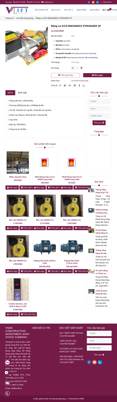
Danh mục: (55, 81)
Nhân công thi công (17, 177)
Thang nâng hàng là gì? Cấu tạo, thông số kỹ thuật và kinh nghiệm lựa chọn (102, 191)
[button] (107, 2)
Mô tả (10, 93)
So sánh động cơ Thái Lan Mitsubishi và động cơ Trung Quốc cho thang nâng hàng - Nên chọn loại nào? (102, 272)
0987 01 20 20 (34, 2)
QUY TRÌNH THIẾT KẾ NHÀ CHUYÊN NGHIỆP (71, 334)
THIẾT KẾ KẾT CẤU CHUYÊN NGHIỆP (68, 342)
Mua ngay (98, 75)
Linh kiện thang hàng (24, 18)
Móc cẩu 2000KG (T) (72, 220)
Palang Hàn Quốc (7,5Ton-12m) (71, 262)
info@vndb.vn (48, 2)
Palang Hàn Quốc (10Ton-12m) (45, 262)
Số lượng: (55, 68)
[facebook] (90, 2)
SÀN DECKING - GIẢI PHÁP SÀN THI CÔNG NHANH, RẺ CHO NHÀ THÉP (72, 359)
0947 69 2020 (21, 2)
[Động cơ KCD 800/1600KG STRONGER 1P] (17, 10)
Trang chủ (9, 18)
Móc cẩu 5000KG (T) (17, 220)
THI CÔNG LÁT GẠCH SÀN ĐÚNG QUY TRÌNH (71, 350)
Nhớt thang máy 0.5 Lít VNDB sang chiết (72, 178)
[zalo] (98, 2)
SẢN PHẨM (81, 10)
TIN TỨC (68, 10)
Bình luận (22, 93)
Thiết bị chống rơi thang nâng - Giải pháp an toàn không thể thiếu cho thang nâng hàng (102, 211)
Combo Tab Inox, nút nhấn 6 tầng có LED (18, 305)
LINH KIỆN (94, 10)
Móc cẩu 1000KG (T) (17, 261)
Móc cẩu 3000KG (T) (44, 220)
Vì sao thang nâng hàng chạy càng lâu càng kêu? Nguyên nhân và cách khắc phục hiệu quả (103, 232)
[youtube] (94, 2)
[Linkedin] (70, 85)
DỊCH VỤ (55, 10)
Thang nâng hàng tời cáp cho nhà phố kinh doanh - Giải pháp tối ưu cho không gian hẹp (102, 252)
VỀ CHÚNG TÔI (41, 10)
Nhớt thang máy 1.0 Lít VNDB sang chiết (45, 178)
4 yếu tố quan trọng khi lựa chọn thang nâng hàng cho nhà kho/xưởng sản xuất (102, 292)
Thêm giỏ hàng (66, 75)
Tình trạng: (55, 62)
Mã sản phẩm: (57, 36)
